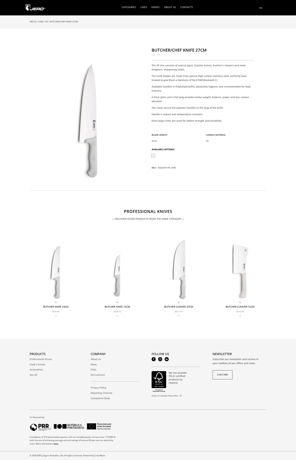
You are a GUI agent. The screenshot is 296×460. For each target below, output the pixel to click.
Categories (129, 7)
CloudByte (100, 455)
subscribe (222, 374)
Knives (155, 7)
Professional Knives (148, 211)
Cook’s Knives (37, 364)
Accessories (36, 369)
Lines (143, 7)
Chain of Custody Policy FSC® (165, 395)
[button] (133, 52)
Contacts (186, 7)
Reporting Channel (101, 393)
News (94, 364)
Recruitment (98, 374)
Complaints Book (100, 398)
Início (33, 21)
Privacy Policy (98, 387)
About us (170, 7)
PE (47, 21)
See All (33, 374)
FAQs (93, 369)
